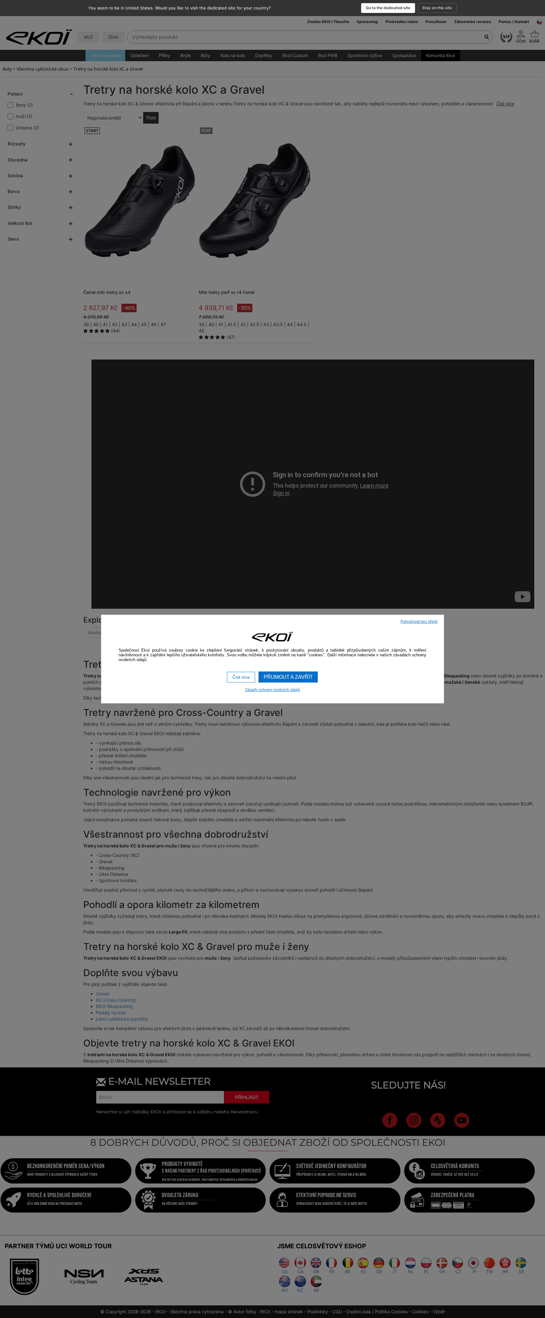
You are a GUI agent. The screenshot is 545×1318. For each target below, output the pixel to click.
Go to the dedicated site (388, 7)
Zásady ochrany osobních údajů (272, 690)
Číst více (241, 677)
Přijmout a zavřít (288, 677)
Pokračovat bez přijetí (419, 621)
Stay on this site (437, 7)
